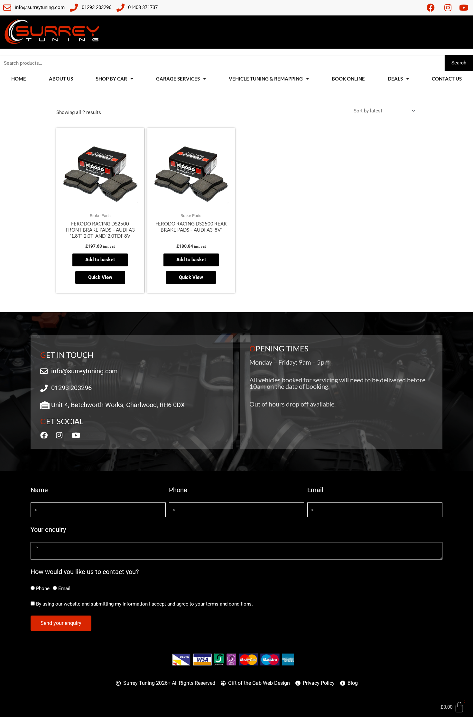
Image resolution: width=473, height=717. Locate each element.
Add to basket (100, 260)
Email (315, 490)
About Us (61, 78)
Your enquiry (48, 529)
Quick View (100, 277)
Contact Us (447, 78)
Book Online (348, 78)
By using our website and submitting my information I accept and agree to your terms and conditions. (144, 604)
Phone (178, 490)
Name (39, 490)
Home (18, 78)
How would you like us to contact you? (85, 572)
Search (458, 63)
